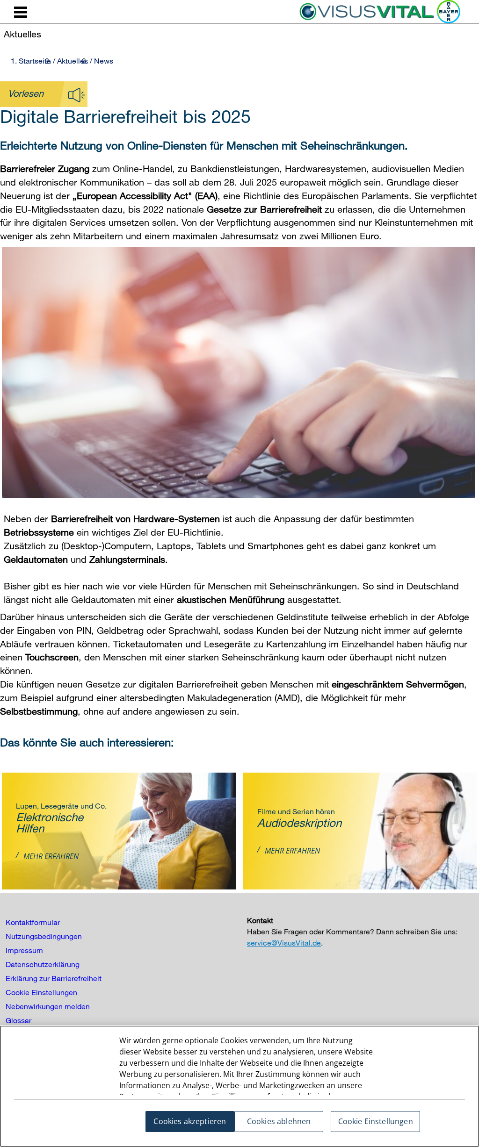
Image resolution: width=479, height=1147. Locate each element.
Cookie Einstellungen (41, 992)
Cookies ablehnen (279, 1121)
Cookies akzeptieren (189, 1121)
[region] (239, 1086)
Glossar (18, 1020)
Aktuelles (72, 60)
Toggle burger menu (20, 12)
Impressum (24, 950)
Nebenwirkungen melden (48, 1006)
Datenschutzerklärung (43, 964)
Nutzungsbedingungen (44, 936)
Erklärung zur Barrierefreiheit (54, 978)
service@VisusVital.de (284, 942)
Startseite (35, 60)
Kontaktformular (33, 922)
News (103, 60)
